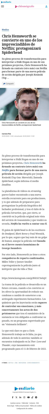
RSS (37, 403)
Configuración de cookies (25, 408)
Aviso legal (10, 406)
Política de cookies (36, 406)
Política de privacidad (22, 406)
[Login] (46, 6)
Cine (16, 363)
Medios (5, 29)
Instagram (22, 363)
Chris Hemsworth (33, 363)
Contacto (32, 403)
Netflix (10, 363)
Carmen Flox (6, 134)
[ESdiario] (6, 2)
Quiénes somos (15, 403)
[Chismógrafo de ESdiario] (24, 6)
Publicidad (25, 403)
